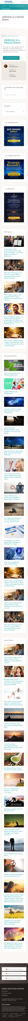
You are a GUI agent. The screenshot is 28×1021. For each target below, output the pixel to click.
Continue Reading (12, 58)
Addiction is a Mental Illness (12, 41)
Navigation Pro (13, 998)
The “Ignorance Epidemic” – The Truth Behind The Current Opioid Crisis (13, 520)
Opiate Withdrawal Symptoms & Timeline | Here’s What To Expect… (12, 497)
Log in (14, 1000)
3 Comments (12, 76)
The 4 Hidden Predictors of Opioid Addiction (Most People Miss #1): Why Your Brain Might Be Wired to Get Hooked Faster (14, 320)
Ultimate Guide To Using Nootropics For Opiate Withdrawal (12, 410)
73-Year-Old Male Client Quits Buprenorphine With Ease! (13, 725)
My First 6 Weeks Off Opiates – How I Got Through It (11, 790)
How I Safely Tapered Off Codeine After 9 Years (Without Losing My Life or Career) (13, 297)
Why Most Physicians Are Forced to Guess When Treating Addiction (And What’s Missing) (13, 275)
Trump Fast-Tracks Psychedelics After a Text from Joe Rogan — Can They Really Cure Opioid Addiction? (13, 252)
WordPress (10, 1000)
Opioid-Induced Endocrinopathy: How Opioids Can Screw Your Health (12, 430)
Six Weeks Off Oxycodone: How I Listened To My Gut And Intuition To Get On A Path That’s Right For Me (13, 945)
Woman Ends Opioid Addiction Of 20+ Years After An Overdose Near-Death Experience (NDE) (14, 682)
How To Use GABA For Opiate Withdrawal (11, 563)
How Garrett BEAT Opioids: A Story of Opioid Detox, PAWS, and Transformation (13, 703)
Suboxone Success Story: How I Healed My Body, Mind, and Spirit (12, 922)
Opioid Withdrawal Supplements (10, 392)
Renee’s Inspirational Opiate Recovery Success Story (13, 875)
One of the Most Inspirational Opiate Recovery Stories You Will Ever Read (13, 746)
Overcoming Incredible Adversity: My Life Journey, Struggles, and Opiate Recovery (13, 832)
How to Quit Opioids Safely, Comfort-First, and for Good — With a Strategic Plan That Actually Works (14, 343)
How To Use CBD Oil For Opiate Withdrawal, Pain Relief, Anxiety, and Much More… (12, 476)
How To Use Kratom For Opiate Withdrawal (12, 374)
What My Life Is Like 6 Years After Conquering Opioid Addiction (13, 453)
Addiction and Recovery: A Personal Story (13, 810)
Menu (25, 2)
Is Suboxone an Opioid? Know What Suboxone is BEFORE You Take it (12, 542)
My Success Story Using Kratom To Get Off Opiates (13, 769)
